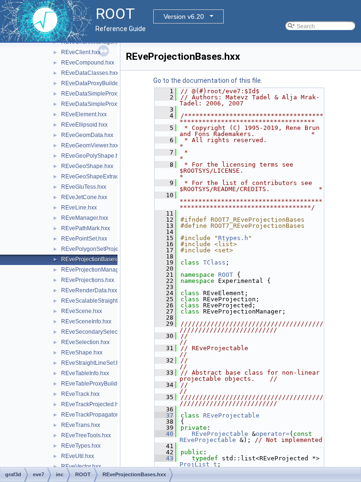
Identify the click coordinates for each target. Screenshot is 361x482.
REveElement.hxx (84, 114)
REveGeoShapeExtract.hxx (96, 176)
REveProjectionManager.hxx (97, 269)
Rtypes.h (233, 237)
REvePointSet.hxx (84, 238)
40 (164, 433)
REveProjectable (231, 415)
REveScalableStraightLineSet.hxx (104, 300)
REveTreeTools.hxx (86, 435)
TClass (214, 262)
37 (164, 415)
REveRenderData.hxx (89, 290)
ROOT (225, 274)
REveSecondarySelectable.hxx (101, 332)
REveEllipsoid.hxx (84, 124)
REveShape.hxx (81, 352)
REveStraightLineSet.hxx (93, 363)
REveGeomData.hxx (87, 135)
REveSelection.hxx (85, 342)
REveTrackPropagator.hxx (94, 414)
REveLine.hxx (79, 207)
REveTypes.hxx (81, 445)
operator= (273, 433)
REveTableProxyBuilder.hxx (96, 383)
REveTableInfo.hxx (85, 373)
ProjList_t (198, 464)
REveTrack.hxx (80, 394)
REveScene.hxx (81, 311)
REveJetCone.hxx (84, 197)
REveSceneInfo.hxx (86, 321)
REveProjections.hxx (87, 280)
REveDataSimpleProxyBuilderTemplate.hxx (116, 104)
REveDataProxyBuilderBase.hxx (102, 83)
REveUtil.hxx (77, 456)
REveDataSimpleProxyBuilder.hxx (104, 93)
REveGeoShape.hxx (87, 166)
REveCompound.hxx (87, 62)
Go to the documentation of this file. (207, 80)
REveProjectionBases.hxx (94, 259)
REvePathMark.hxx (85, 228)
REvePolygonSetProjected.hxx (100, 249)
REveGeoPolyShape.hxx (93, 156)
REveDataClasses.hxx (89, 73)
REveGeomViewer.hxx (89, 145)
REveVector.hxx (81, 466)
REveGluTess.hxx (83, 187)
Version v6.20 (184, 16)
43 (164, 458)
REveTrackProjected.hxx (92, 404)
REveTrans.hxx (80, 425)
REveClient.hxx (81, 52)
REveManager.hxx (84, 218)
